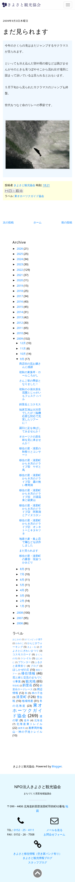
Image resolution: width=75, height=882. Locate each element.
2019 (20, 285)
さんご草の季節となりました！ (30, 382)
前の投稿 (66, 222)
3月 (22, 595)
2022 (20, 270)
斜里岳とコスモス (30, 404)
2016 (20, 301)
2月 (22, 601)
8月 (22, 569)
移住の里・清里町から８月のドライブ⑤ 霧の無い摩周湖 (30, 480)
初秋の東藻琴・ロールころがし (30, 373)
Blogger (57, 766)
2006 (20, 623)
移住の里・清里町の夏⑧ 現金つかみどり (30, 559)
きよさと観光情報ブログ (37, 858)
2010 (20, 333)
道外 (26, 720)
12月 (23, 343)
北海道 (38, 720)
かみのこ (19, 643)
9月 (22, 359)
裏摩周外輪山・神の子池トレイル (27, 729)
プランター (24, 662)
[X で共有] (14, 191)
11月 (23, 348)
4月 (22, 590)
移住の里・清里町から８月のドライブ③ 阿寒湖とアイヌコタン (30, 510)
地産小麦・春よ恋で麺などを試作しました (30, 542)
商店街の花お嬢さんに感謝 (30, 365)
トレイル (26, 658)
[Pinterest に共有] (21, 191)
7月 (22, 574)
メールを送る (54, 830)
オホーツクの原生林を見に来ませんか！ (30, 440)
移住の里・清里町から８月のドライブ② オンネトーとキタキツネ (30, 526)
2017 (20, 296)
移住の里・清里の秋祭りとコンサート (30, 451)
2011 (20, 328)
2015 (20, 307)
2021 (20, 275)
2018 (20, 291)
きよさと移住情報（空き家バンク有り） (37, 853)
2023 (20, 264)
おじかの (16, 639)
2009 (20, 338)
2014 (20, 312)
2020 (20, 280)
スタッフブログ (37, 862)
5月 (22, 585)
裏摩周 (21, 727)
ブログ (35, 666)
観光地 (31, 681)
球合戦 (15, 685)
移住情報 (28, 673)
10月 (23, 353)
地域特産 (27, 701)
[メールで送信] (6, 191)
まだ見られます (28, 550)
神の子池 (37, 693)
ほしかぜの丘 (20, 669)
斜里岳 (27, 685)
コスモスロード (21, 654)
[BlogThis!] (10, 191)
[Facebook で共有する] (17, 191)
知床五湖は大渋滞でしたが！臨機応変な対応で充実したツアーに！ (30, 416)
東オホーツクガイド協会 (29, 196)
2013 (20, 317)
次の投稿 (8, 222)
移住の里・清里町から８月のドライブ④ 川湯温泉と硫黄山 (30, 495)
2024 (20, 259)
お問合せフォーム (54, 834)
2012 (20, 322)
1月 (22, 606)
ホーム (37, 222)
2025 (20, 254)
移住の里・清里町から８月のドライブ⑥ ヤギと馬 (30, 465)
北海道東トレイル (29, 724)
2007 (20, 618)
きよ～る (31, 646)
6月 (22, 579)
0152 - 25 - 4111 (24, 830)
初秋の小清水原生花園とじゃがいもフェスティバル (30, 394)
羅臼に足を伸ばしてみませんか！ (30, 429)
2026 (20, 248)
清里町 (21, 696)
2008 (20, 612)
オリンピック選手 (33, 639)
